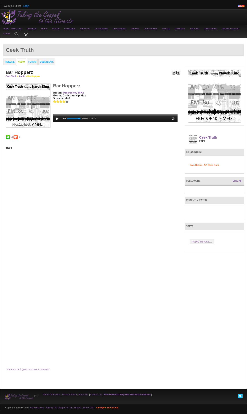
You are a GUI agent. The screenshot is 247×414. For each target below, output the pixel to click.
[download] (178, 72)
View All (237, 181)
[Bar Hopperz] (28, 105)
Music (44, 29)
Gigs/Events (101, 29)
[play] (57, 118)
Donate (166, 29)
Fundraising (210, 29)
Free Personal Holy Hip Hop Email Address (127, 394)
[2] (56, 101)
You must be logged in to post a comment (28, 369)
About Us (85, 29)
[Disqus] (93, 207)
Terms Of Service (51, 394)
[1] (54, 101)
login (6, 34)
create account (230, 29)
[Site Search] (16, 34)
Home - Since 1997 (12, 29)
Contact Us (96, 394)
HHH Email (180, 29)
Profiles (32, 29)
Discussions (150, 29)
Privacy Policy (69, 394)
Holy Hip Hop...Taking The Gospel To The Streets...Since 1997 (62, 407)
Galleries (69, 29)
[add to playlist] (174, 72)
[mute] (64, 118)
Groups (135, 29)
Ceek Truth (11, 76)
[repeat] (173, 118)
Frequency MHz (73, 92)
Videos (56, 29)
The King (194, 29)
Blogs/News (119, 29)
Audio (22, 76)
